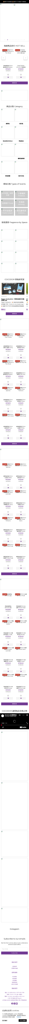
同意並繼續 (23, 1020)
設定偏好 (4, 1020)
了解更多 (18, 1017)
